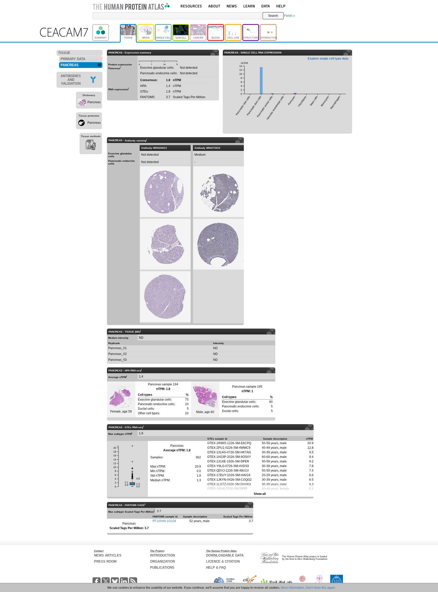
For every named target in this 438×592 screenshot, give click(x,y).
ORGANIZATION (162, 561)
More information (292, 587)
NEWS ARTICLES (107, 555)
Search (273, 15)
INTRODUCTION (162, 555)
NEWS (232, 6)
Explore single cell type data (328, 58)
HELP (280, 6)
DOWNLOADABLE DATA (225, 555)
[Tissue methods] (91, 145)
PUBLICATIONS (162, 567)
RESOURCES (191, 6)
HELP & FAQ (216, 567)
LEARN (249, 6)
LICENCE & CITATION (223, 561)
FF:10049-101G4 (164, 521)
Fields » (289, 15)
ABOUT (214, 6)
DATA (265, 6)
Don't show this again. (321, 587)
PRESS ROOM (105, 561)
